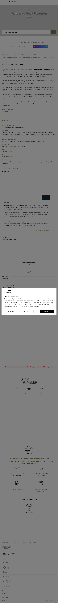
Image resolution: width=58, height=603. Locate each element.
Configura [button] (11, 311)
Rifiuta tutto (26, 311)
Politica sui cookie (34, 306)
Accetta (46, 311)
